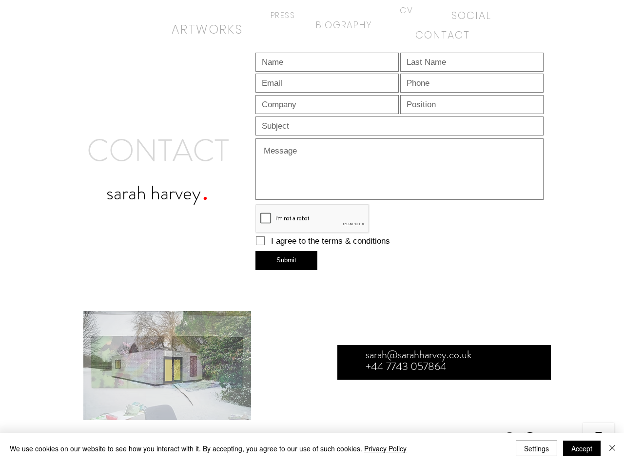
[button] (167, 365)
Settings (536, 448)
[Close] (612, 448)
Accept (581, 448)
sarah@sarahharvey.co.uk (418, 354)
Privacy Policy (385, 448)
